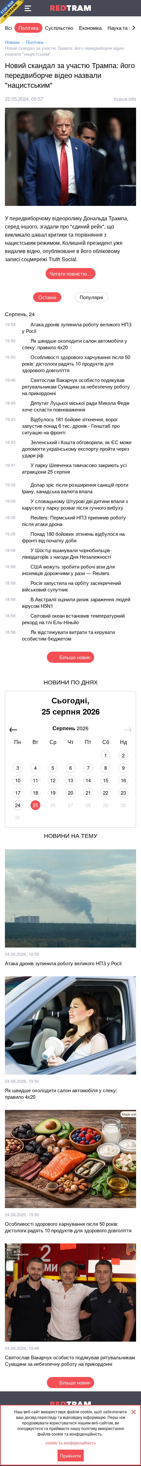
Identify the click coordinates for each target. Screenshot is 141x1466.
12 (52, 780)
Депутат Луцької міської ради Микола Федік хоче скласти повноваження (76, 406)
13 (70, 780)
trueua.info (125, 98)
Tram (70, 8)
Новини (12, 42)
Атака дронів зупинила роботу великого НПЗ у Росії (76, 327)
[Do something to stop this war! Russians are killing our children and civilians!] (12, 12)
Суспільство (59, 27)
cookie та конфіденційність (71, 1442)
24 (17, 805)
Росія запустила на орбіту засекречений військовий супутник (71, 586)
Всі (8, 27)
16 (123, 780)
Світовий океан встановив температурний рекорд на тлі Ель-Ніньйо (73, 618)
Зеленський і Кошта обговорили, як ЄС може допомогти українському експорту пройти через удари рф (76, 449)
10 (17, 780)
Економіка (90, 27)
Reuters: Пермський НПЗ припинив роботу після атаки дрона (74, 520)
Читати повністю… (70, 273)
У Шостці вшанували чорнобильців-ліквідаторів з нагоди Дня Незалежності (66, 553)
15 (105, 780)
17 (17, 792)
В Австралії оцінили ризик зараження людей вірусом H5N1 (76, 602)
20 (70, 792)
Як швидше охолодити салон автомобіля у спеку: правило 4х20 (74, 344)
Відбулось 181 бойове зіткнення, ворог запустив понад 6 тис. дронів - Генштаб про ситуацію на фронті (71, 426)
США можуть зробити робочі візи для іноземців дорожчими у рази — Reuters (68, 569)
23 (123, 792)
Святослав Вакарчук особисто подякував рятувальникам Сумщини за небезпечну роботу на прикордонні (76, 386)
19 (52, 792)
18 (35, 792)
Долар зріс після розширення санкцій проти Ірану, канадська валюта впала (75, 488)
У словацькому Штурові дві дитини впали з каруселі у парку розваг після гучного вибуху (75, 504)
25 (35, 805)
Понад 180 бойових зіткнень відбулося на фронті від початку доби (73, 537)
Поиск (133, 8)
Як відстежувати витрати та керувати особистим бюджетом (68, 635)
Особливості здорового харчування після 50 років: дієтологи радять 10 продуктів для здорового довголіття (76, 363)
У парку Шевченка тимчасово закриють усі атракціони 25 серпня (74, 468)
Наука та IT (120, 27)
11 (35, 780)
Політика (28, 27)
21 (88, 792)
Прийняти (70, 1455)
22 (105, 792)
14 (88, 780)
